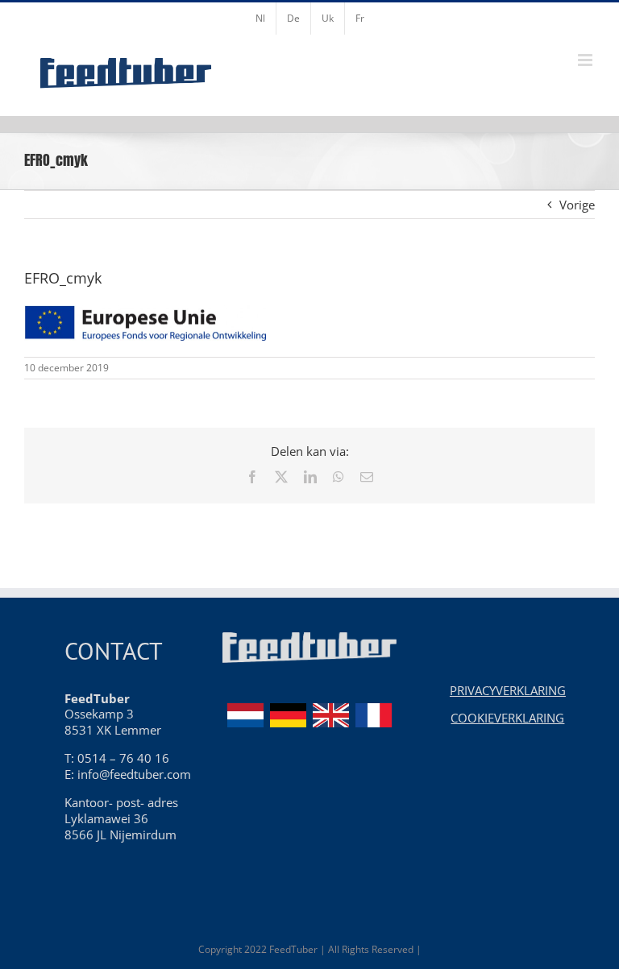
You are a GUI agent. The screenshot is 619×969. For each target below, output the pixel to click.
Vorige (577, 205)
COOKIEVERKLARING (507, 718)
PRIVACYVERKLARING (508, 690)
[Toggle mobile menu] (586, 60)
